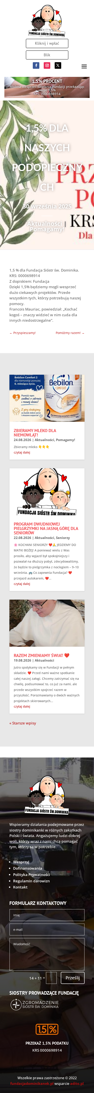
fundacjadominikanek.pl (32, 1083)
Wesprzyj (21, 861)
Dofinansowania (27, 868)
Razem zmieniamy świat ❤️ (42, 655)
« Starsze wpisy (22, 723)
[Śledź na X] (58, 65)
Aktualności (44, 223)
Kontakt (20, 887)
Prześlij (73, 978)
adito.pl (77, 1083)
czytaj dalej (22, 452)
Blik (47, 54)
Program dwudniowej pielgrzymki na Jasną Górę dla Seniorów (46, 528)
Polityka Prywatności (31, 874)
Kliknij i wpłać (47, 43)
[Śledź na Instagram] (47, 65)
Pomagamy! (47, 229)
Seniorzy (63, 537)
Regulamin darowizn (31, 880)
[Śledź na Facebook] (36, 65)
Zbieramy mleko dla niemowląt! (35, 433)
